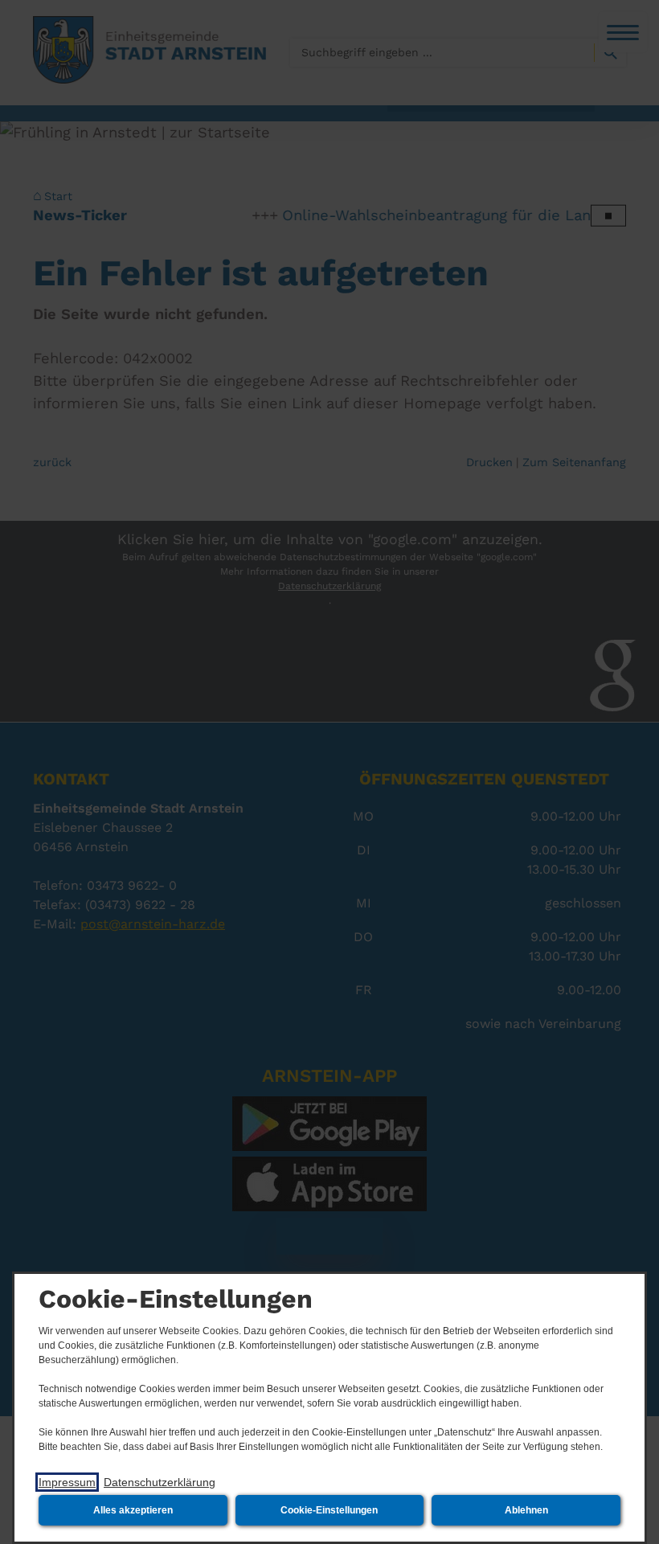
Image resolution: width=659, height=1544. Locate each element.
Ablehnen (526, 1510)
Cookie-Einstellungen (329, 1510)
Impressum (67, 1482)
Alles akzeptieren (133, 1510)
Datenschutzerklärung (159, 1482)
